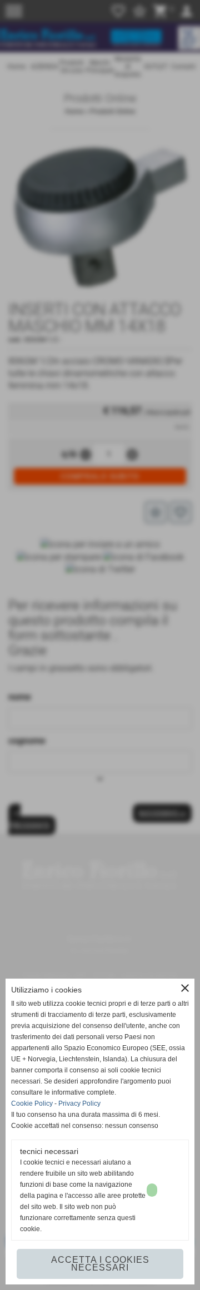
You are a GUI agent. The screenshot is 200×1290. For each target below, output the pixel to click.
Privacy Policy (79, 1103)
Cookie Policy (32, 1103)
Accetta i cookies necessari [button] (100, 1263)
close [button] (185, 988)
